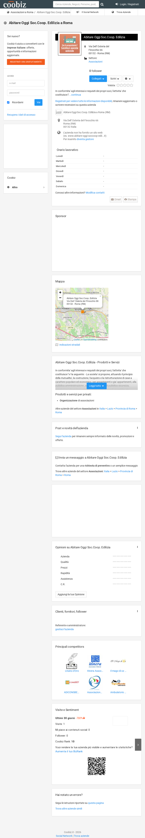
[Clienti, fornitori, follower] (137, 611)
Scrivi (113, 78)
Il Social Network (90, 12)
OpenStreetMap (90, 339)
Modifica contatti (95, 192)
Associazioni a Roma (22, 12)
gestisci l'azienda (64, 629)
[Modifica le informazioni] (128, 78)
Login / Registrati (129, 4)
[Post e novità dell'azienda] (137, 428)
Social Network (64, 835)
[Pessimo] (118, 85)
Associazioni (95, 61)
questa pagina (96, 803)
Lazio (110, 408)
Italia (102, 408)
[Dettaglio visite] (138, 745)
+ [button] (60, 292)
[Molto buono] (128, 85)
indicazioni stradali (69, 344)
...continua (75, 94)
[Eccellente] (131, 85)
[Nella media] (124, 85)
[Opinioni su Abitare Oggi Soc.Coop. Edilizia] (137, 547)
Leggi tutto (95, 385)
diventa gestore (85, 139)
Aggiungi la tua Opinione (71, 594)
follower (95, 71)
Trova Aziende (123, 12)
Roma (58, 412)
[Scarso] (121, 85)
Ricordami (17, 102)
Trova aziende (81, 835)
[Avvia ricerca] (102, 4)
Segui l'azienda (63, 436)
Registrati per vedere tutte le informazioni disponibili (83, 101)
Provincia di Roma (125, 408)
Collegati (97, 78)
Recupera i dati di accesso (21, 114)
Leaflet (77, 339)
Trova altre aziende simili (68, 808)
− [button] (60, 298)
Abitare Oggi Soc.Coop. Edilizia (104, 37)
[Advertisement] (26, 146)
